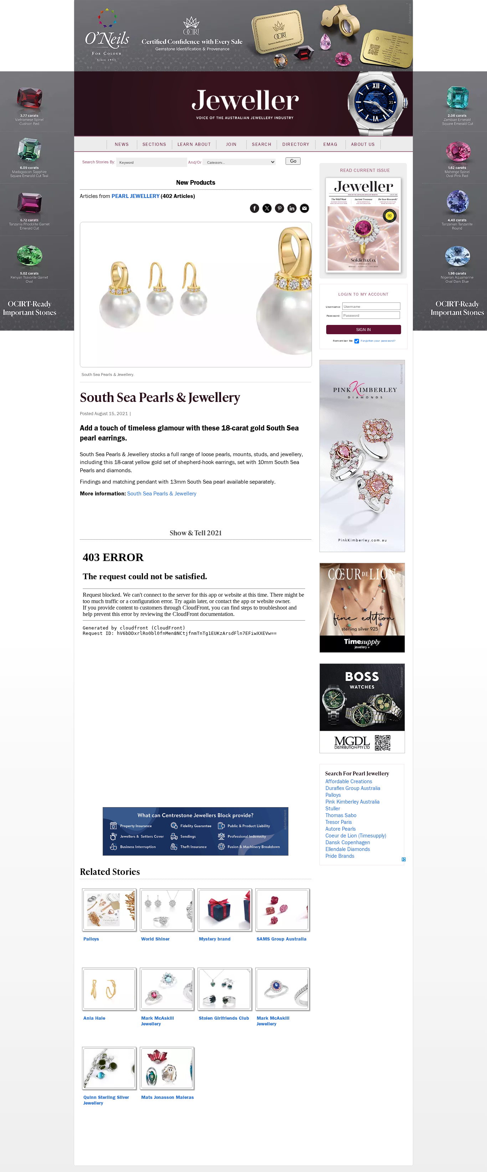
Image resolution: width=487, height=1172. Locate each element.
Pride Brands (339, 856)
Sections (154, 144)
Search (261, 144)
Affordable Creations (348, 782)
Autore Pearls (340, 829)
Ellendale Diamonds (347, 849)
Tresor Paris (338, 822)
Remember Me (343, 340)
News (122, 144)
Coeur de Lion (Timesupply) (355, 836)
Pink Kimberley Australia (352, 802)
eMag (330, 144)
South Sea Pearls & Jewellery (161, 493)
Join (231, 144)
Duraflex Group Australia (352, 788)
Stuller (332, 809)
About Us (363, 144)
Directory (296, 144)
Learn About (194, 144)
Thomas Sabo (341, 815)
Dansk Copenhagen (347, 843)
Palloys (333, 795)
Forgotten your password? (378, 340)
